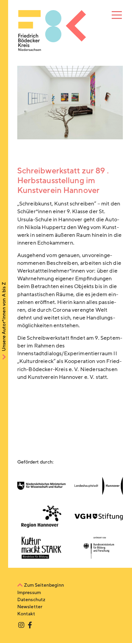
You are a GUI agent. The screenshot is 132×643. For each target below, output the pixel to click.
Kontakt (26, 614)
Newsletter (30, 607)
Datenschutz (31, 599)
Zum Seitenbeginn (44, 585)
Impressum (29, 592)
